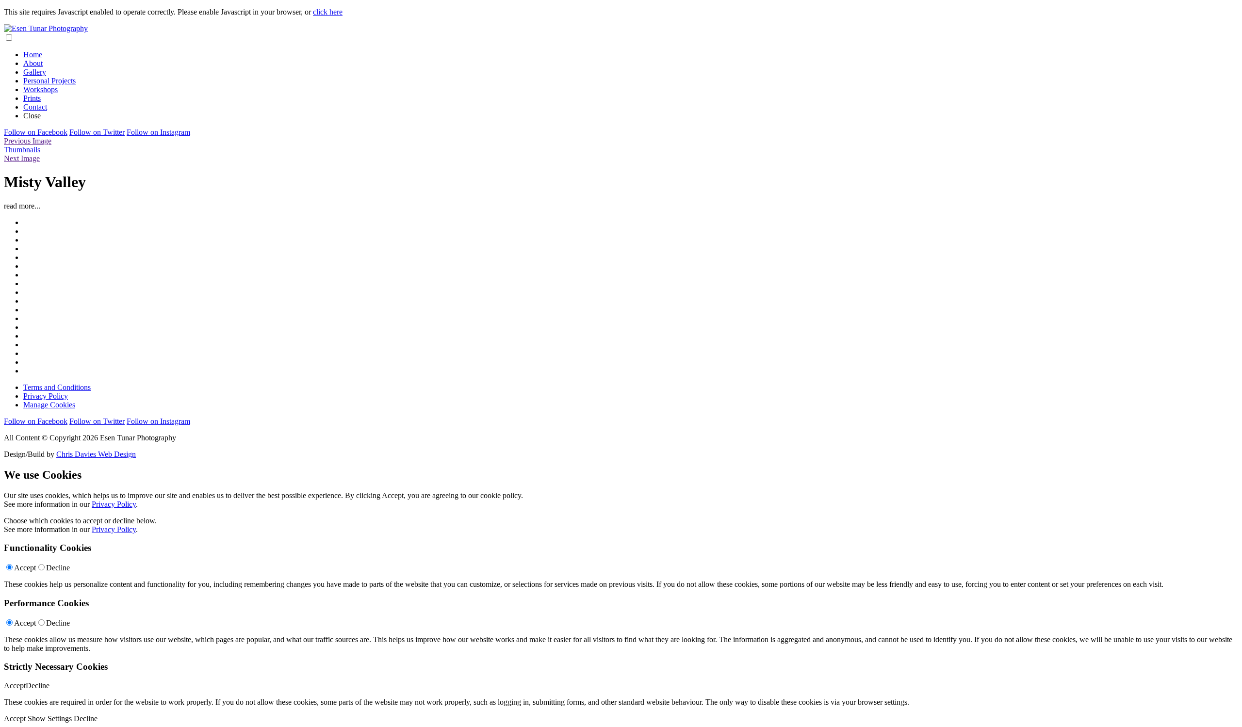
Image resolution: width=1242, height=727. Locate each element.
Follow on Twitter (97, 132)
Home (32, 54)
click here (328, 12)
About (33, 63)
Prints (32, 98)
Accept (25, 568)
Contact (35, 107)
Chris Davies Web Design (96, 454)
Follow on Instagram (158, 132)
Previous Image (27, 141)
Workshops (40, 89)
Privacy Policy (45, 396)
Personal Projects (49, 81)
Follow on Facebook (35, 132)
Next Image (22, 158)
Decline (58, 568)
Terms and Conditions (57, 387)
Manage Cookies (49, 405)
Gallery (34, 72)
